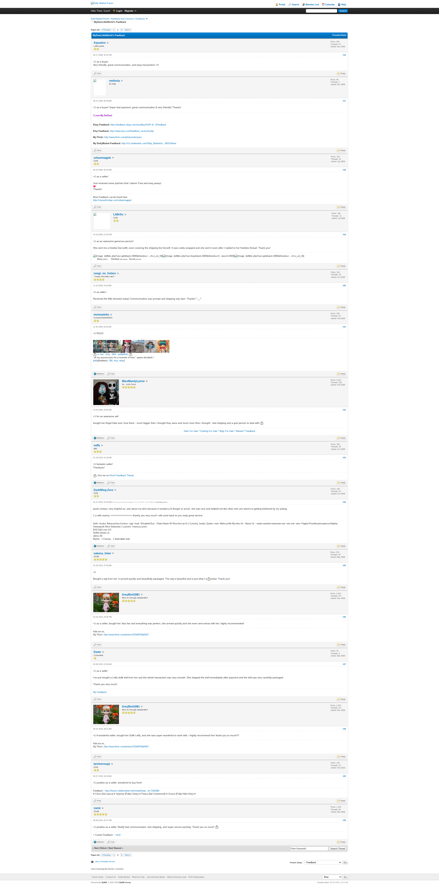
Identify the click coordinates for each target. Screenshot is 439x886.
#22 (344, 410)
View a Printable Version (105, 861)
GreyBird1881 (131, 594)
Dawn (97, 651)
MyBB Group (125, 882)
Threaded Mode (339, 35)
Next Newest (115, 848)
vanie (97, 808)
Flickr (112, 475)
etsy (108, 354)
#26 (344, 617)
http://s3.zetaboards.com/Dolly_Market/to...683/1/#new (149, 143)
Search (295, 4)
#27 (344, 664)
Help (343, 4)
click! (118, 835)
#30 (344, 820)
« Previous (106, 30)
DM (110, 360)
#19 (344, 234)
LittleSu (118, 214)
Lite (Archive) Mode (156, 877)
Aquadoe (100, 42)
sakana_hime (102, 553)
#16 (344, 55)
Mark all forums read (176, 877)
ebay (121, 360)
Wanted (239, 431)
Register (129, 11)
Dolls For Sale (191, 431)
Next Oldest (100, 848)
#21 (344, 327)
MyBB (104, 882)
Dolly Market (124, 877)
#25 (344, 565)
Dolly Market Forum (100, 19)
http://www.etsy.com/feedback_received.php (132, 131)
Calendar (330, 4)
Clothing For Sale (208, 431)
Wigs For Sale (227, 431)
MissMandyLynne (133, 381)
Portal (282, 4)
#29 (344, 776)
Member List (312, 4)
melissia (114, 80)
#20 (344, 285)
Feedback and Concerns (122, 19)
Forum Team (97, 877)
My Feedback (100, 692)
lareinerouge (102, 763)
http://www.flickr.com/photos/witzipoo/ (123, 137)
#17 (344, 101)
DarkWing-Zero (103, 490)
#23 (344, 458)
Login (119, 11)
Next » (127, 30)
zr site (100, 354)
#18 (344, 170)
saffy (97, 445)
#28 (344, 729)
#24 (344, 502)
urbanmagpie (102, 157)
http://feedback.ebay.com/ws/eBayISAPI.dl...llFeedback (138, 124)
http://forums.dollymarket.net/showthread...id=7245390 (132, 790)
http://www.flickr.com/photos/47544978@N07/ (126, 634)
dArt (114, 354)
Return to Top (138, 877)
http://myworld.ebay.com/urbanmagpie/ (112, 200)
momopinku (101, 314)
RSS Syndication (196, 877)
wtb (95, 360)
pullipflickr (123, 354)
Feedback (140, 19)
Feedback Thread (125, 475)
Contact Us (111, 877)
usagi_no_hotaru (105, 273)
